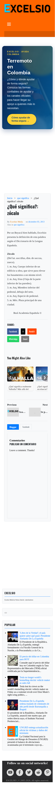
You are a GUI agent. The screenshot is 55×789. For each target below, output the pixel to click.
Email (25, 339)
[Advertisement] (27, 161)
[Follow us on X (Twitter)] (28, 772)
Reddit (32, 331)
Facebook (13, 331)
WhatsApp (13, 339)
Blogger (13, 427)
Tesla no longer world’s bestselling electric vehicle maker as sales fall (35, 680)
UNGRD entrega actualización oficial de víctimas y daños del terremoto (34, 730)
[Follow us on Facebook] (19, 772)
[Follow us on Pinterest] (47, 772)
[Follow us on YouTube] (10, 772)
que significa (19, 224)
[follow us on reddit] (38, 772)
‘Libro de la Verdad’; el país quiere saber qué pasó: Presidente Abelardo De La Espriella (35, 636)
